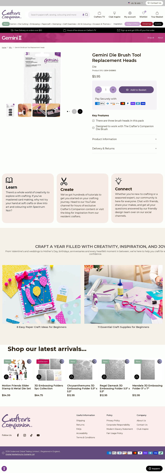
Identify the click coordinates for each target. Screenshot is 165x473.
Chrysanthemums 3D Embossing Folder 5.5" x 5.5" (82, 388)
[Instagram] (24, 435)
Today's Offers (132, 24)
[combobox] (59, 14)
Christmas (147, 24)
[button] (83, 14)
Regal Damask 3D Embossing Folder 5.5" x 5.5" (115, 388)
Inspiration (118, 24)
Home (4, 47)
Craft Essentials (69, 24)
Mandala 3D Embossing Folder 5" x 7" (147, 387)
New (6, 24)
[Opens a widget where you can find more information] (154, 469)
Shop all (150, 38)
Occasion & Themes (101, 24)
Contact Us (156, 3)
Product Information (104, 139)
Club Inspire (142, 429)
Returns (80, 425)
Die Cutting (23, 24)
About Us (141, 420)
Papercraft (46, 24)
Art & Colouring (84, 24)
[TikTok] (31, 435)
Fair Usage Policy (115, 433)
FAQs (78, 429)
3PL (10, 47)
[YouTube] (38, 435)
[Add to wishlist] (29, 361)
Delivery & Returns (103, 148)
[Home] (11, 15)
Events (158, 24)
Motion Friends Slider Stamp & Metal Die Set (16, 387)
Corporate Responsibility (118, 425)
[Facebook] (17, 435)
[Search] (86, 14)
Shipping (80, 420)
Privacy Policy (113, 420)
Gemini (13, 24)
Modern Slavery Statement (120, 429)
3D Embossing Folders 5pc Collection (49, 387)
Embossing (35, 24)
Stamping (57, 24)
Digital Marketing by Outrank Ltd (20, 454)
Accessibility (82, 433)
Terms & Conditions (85, 437)
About (160, 38)
